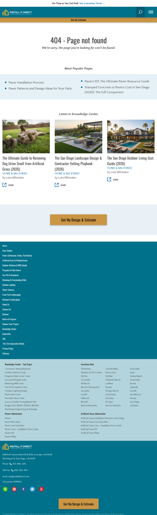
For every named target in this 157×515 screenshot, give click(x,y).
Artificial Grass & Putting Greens (14, 260)
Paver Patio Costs (12, 394)
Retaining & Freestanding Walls (14, 280)
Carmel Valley (111, 369)
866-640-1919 (20, 470)
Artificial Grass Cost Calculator (94, 422)
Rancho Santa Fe (113, 405)
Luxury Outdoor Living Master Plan (21, 402)
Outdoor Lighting (8, 284)
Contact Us (6, 309)
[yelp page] (41, 489)
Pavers (8, 418)
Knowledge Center (9, 328)
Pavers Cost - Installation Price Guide (21, 429)
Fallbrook (85, 398)
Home (4, 245)
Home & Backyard (14, 173)
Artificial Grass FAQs (90, 433)
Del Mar (109, 376)
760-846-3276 (19, 464)
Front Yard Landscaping (11, 294)
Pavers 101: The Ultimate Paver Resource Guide (117, 81)
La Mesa (109, 383)
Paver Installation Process (26, 82)
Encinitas (109, 398)
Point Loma (110, 372)
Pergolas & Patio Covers (11, 270)
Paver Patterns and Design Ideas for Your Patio (40, 88)
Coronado (85, 380)
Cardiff (84, 394)
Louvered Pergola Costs (15, 380)
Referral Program (9, 319)
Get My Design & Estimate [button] (78, 219)
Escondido (135, 369)
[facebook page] (23, 489)
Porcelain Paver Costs (14, 398)
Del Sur (84, 376)
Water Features (8, 289)
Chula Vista (110, 394)
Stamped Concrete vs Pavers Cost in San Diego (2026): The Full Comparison (117, 90)
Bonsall (84, 402)
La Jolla (133, 391)
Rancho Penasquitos (90, 387)
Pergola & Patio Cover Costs (17, 376)
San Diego (134, 402)
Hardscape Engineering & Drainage (21, 409)
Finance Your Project (10, 324)
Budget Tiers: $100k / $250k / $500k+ (22, 405)
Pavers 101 (9, 433)
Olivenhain (86, 369)
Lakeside (134, 387)
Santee (108, 387)
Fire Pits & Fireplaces (10, 275)
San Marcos (135, 394)
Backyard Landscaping (11, 299)
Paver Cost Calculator (14, 425)
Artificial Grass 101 (89, 429)
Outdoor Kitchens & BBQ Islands (14, 265)
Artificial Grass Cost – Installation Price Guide (101, 425)
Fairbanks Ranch (113, 380)
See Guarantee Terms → (92, 3)
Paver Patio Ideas (12, 422)
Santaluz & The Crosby (91, 372)
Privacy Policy (7, 348)
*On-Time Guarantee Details (13, 343)
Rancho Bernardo (89, 405)
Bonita (133, 383)
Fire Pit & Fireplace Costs (16, 387)
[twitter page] (32, 489)
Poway (133, 398)
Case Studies (7, 250)
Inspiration (6, 333)
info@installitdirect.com (18, 476)
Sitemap (5, 353)
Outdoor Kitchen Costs (15, 372)
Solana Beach (136, 376)
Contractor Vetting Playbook (18, 369)
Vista (132, 372)
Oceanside (135, 380)
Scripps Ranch (112, 391)
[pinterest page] (14, 489)
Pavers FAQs (10, 436)
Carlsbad (134, 405)
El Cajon (109, 402)
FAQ (4, 338)
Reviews (5, 314)
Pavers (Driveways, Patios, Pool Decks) (17, 255)
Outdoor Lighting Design (16, 391)
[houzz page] (5, 489)
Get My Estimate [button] (78, 20)
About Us (5, 304)
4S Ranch (85, 383)
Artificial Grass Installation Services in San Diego (102, 418)
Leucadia (85, 391)
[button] (140, 12)
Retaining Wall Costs (14, 383)
